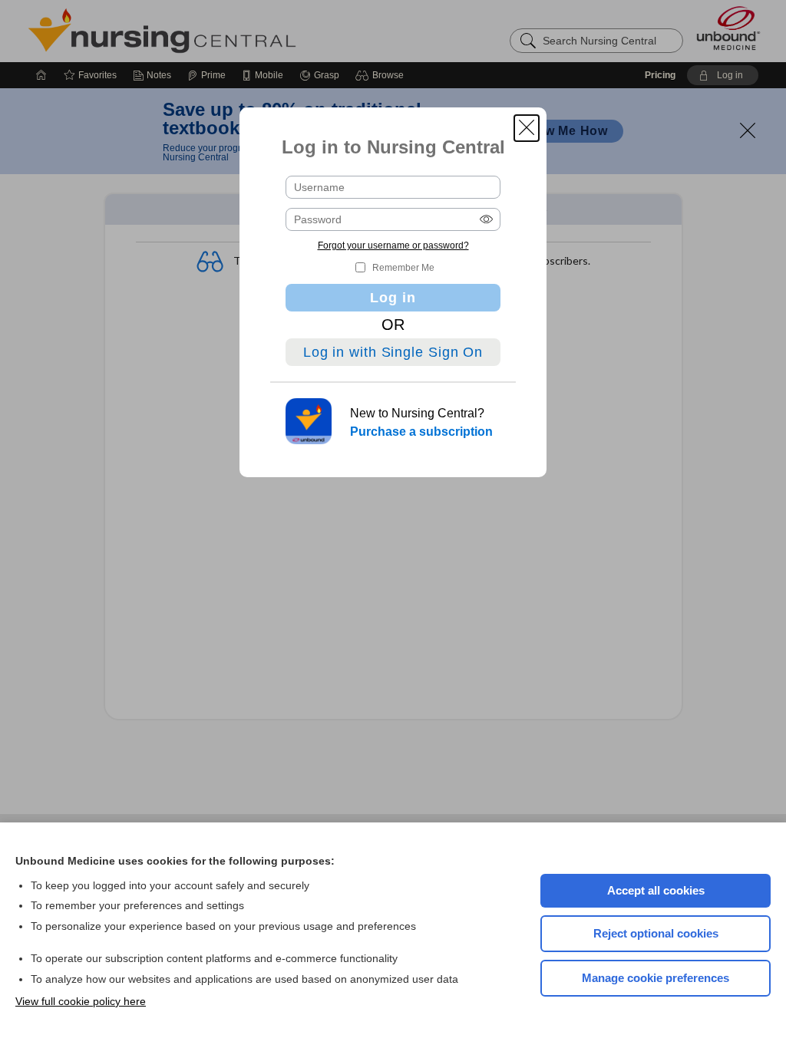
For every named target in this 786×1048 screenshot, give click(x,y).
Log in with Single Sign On (393, 352)
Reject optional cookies (655, 933)
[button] (526, 128)
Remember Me (403, 267)
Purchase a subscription (421, 431)
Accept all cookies (656, 890)
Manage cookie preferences (655, 977)
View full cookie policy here (80, 1001)
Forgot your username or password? (393, 245)
